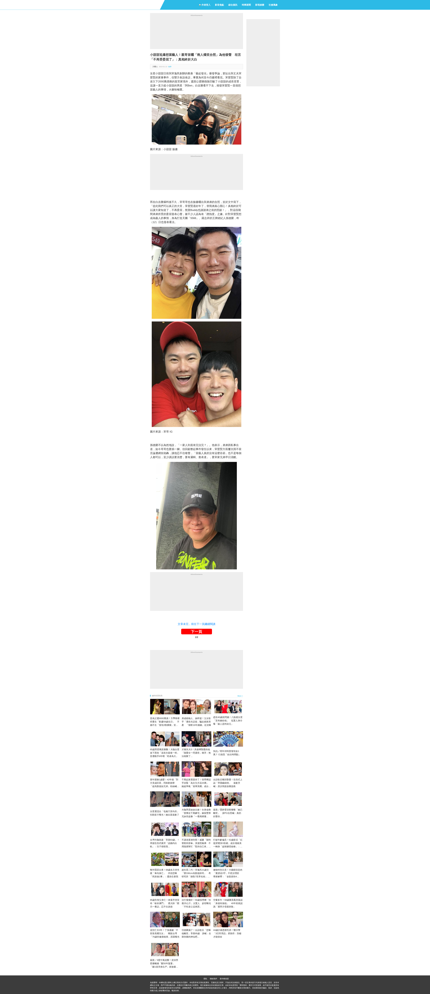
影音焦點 (219, 5)
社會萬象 (273, 5)
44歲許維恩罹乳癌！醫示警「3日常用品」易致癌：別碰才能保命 (227, 933)
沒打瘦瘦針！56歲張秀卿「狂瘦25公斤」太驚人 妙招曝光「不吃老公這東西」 (196, 903)
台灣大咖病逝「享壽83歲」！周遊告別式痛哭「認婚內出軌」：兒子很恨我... (164, 843)
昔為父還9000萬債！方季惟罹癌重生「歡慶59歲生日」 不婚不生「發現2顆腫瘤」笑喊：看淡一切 (165, 722)
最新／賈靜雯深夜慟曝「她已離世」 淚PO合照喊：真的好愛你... (227, 813)
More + (240, 696)
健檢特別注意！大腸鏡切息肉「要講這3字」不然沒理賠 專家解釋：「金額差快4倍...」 (227, 873)
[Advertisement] (196, 33)
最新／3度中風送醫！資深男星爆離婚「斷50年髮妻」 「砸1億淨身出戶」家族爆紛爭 (164, 963)
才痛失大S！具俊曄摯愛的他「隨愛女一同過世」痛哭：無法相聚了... (196, 752)
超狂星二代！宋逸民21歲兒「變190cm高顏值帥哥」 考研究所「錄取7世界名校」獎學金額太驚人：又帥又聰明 (196, 873)
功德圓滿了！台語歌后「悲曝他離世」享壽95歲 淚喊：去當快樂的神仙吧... (196, 933)
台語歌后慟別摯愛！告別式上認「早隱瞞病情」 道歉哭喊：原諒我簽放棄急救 (227, 783)
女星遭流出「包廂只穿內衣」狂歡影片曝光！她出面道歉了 (164, 813)
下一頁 (196, 631)
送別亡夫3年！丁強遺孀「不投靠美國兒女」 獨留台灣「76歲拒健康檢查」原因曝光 (164, 933)
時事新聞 (246, 5)
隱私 (205, 979)
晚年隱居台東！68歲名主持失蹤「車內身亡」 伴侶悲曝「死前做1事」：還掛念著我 (164, 873)
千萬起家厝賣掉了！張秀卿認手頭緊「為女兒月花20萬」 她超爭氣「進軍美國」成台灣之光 (196, 783)
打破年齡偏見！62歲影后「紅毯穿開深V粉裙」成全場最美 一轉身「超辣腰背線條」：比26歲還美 (228, 843)
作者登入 (206, 5)
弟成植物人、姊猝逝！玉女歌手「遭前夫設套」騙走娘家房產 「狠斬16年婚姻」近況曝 (196, 721)
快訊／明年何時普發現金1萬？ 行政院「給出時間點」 (227, 753)
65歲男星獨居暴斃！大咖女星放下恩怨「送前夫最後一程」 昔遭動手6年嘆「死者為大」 (165, 752)
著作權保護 (224, 979)
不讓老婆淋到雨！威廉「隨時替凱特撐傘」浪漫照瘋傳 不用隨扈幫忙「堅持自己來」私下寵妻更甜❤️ (196, 843)
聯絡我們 (213, 979)
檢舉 (169, 67)
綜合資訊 (232, 5)
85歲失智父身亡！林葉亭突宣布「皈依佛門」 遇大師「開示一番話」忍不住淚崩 (164, 903)
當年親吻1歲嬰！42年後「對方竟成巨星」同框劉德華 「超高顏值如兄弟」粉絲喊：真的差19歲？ (164, 783)
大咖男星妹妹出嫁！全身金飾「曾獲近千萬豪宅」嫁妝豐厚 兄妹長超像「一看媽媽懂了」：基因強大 (196, 813)
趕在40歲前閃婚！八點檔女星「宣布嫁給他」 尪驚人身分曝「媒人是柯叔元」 (228, 720)
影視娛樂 (259, 5)
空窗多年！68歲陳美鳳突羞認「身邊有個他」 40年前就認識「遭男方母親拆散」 (228, 903)
